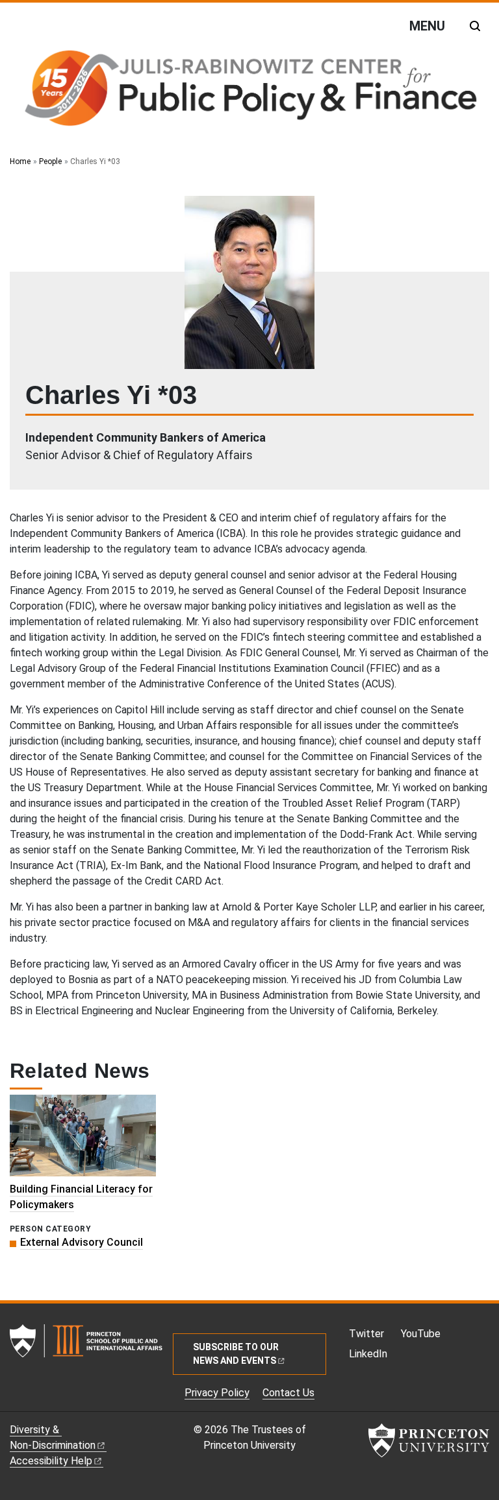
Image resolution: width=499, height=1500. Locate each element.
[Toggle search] (475, 26)
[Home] (249, 91)
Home (20, 161)
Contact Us (288, 1393)
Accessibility (51, 1461)
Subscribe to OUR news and (236, 1354)
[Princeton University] (428, 1440)
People (50, 161)
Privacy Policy (217, 1393)
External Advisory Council (81, 1242)
